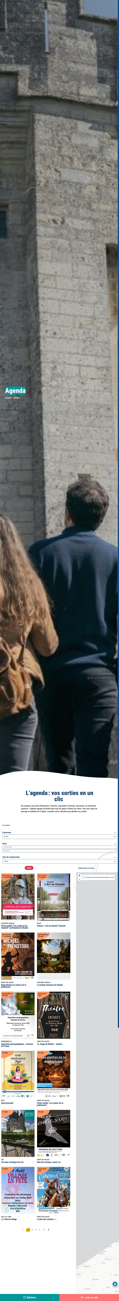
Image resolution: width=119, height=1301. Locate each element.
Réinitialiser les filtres (86, 868)
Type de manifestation (11, 857)
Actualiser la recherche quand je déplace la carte (100, 877)
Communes (6, 832)
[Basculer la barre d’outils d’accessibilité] (115, 1284)
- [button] (79, 879)
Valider (29, 868)
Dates (4, 843)
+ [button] (79, 875)
